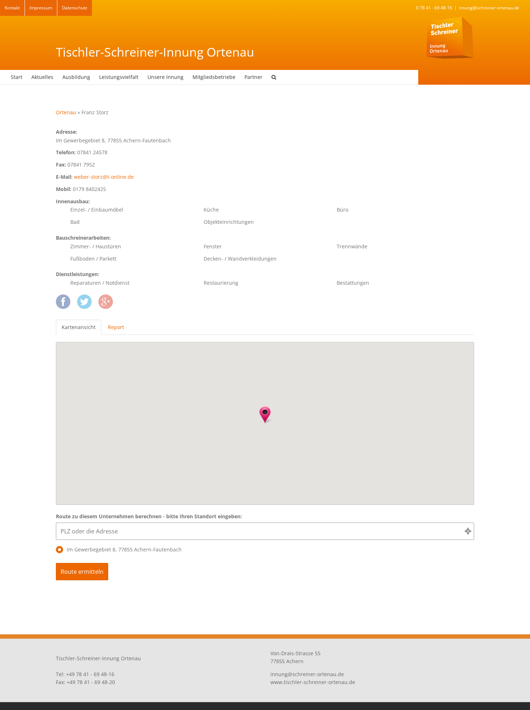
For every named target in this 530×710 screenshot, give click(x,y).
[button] (273, 77)
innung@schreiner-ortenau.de (489, 8)
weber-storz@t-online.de (104, 176)
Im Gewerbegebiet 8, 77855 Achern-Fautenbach (124, 549)
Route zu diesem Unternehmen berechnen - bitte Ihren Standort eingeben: (149, 516)
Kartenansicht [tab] (79, 327)
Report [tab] (116, 327)
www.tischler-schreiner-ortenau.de (312, 682)
